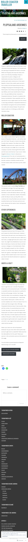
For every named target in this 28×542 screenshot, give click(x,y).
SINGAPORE (4, 430)
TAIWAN (3, 432)
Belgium (24, 28)
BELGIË (3, 448)
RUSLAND (3, 472)
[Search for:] (9, 8)
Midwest (5, 493)
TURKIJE (3, 436)
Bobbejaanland (5, 156)
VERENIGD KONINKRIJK (7, 476)
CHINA (3, 421)
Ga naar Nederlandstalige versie (20, 20)
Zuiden (4, 499)
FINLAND (3, 455)
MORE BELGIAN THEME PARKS (9, 353)
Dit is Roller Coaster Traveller (8, 523)
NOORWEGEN (4, 466)
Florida (4, 491)
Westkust (5, 497)
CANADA (3, 486)
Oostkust (5, 495)
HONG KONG (4, 423)
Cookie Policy (5, 536)
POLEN (3, 470)
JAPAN (3, 425)
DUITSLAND (4, 453)
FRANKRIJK (4, 457)
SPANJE (3, 474)
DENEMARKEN (5, 450)
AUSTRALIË (4, 507)
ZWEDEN (3, 478)
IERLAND (3, 459)
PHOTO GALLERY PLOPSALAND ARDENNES (11, 349)
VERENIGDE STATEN (6, 489)
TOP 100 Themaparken (6, 528)
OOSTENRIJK (4, 468)
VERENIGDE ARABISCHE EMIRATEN (10, 438)
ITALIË (2, 461)
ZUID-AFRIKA (4, 413)
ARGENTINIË (4, 515)
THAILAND (3, 434)
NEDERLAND (4, 463)
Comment (21, 403)
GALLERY (23, 39)
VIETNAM (3, 440)
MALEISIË (3, 427)
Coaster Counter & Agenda (8, 526)
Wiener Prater (10, 154)
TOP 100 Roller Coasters (7, 530)
